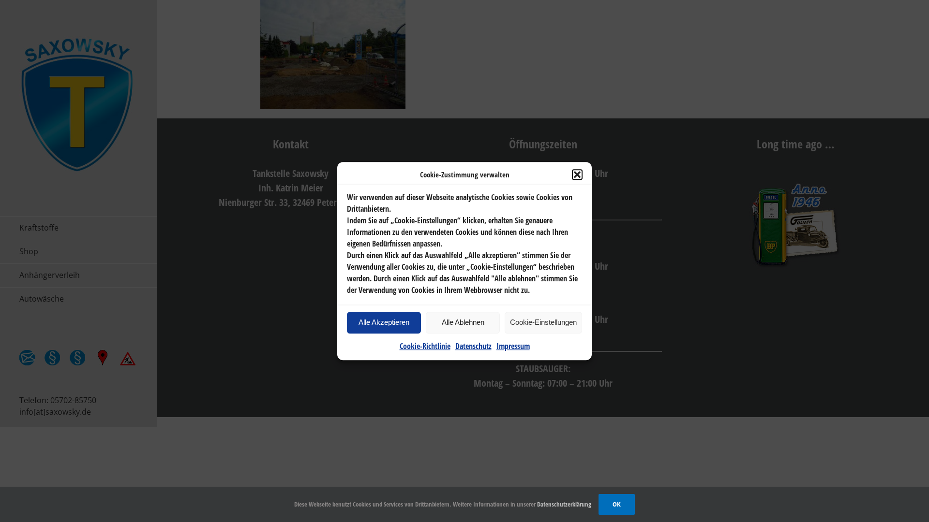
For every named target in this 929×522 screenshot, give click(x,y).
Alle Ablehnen (463, 322)
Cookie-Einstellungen (543, 322)
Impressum (513, 346)
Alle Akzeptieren (384, 322)
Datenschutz (473, 346)
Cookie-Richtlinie (425, 346)
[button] (577, 175)
